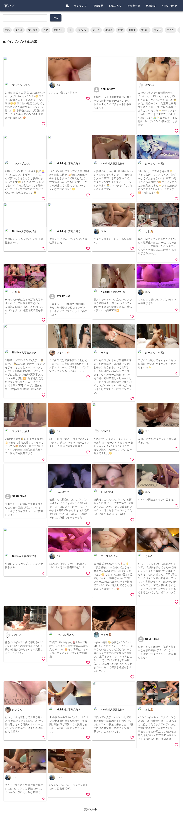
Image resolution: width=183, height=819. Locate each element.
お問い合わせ (169, 5)
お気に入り (115, 5)
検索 (55, 17)
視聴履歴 (98, 5)
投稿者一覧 (133, 5)
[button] (7, 30)
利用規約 (151, 5)
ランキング (80, 5)
